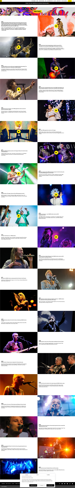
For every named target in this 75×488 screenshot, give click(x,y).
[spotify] (72, 484)
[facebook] (60, 484)
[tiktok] (70, 484)
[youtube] (65, 484)
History (13, 483)
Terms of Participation (19, 483)
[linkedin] (67, 484)
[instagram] (62, 484)
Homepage (3, 483)
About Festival (8, 483)
